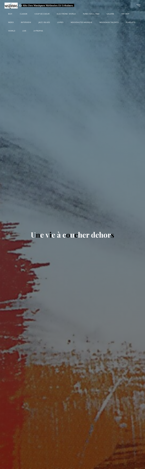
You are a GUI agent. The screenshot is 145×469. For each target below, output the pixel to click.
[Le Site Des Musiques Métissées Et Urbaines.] (11, 5)
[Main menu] (138, 5)
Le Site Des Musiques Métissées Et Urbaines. (46, 5)
